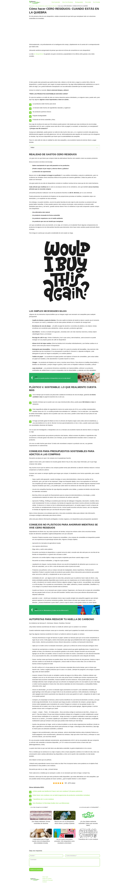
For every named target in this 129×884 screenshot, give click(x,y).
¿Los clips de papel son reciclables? (39, 807)
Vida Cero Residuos (67, 2)
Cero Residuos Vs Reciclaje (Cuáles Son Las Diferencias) (51, 803)
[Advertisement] (64, 31)
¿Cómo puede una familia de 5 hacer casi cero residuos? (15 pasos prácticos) (57, 791)
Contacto (44, 881)
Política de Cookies (47, 878)
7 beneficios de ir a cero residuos (43, 799)
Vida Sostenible (56, 2)
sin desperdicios (38, 54)
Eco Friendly (96, 2)
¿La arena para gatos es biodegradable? (89, 807)
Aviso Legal (45, 876)
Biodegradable (79, 2)
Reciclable (88, 2)
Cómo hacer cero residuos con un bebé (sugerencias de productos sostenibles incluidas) (61, 795)
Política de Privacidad (47, 880)
